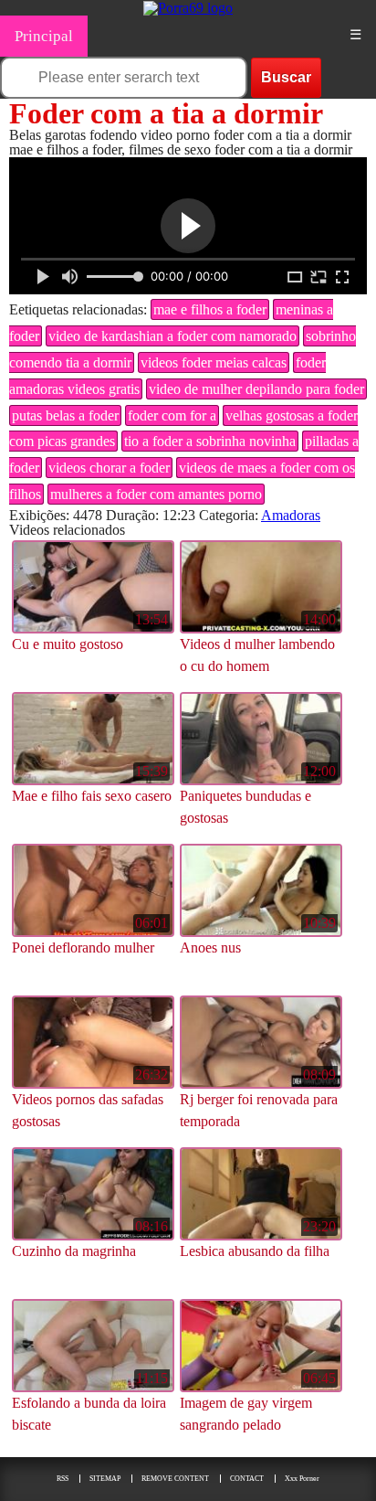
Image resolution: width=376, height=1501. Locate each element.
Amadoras (290, 515)
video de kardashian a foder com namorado (172, 336)
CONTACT (247, 1478)
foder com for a (172, 415)
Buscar (286, 77)
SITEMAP (104, 1478)
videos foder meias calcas (214, 362)
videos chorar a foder (109, 467)
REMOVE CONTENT (175, 1478)
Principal (44, 36)
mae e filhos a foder (209, 309)
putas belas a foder (65, 415)
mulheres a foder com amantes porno (156, 494)
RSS (62, 1478)
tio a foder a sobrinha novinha (210, 441)
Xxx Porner (302, 1478)
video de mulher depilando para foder (256, 389)
